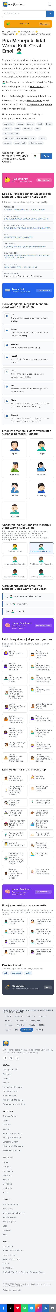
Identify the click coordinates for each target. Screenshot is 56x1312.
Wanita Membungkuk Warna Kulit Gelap (41, 718)
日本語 (32, 1025)
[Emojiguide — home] (14, 4)
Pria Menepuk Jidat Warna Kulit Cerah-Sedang (14, 931)
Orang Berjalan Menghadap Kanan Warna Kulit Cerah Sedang (13, 790)
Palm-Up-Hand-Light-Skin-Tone (40, 834)
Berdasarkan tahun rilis (13, 1213)
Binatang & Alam (11, 1142)
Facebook (8, 1171)
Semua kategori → (11, 1150)
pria (37, 128)
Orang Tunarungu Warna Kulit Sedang (41, 706)
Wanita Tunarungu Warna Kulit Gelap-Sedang (14, 707)
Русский (9, 1025)
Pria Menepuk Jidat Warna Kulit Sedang (40, 941)
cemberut (16, 973)
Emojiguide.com (9, 31)
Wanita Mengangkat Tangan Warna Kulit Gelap (13, 666)
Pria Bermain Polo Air (38, 854)
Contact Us (8, 1268)
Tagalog (39, 1029)
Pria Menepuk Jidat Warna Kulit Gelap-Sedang (40, 931)
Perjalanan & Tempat (12, 1087)
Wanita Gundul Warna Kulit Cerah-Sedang (39, 871)
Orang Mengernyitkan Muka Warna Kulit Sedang (41, 757)
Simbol (6, 1082)
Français (43, 1016)
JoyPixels (7, 1188)
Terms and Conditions (13, 1250)
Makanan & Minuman (13, 1100)
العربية (8, 1029)
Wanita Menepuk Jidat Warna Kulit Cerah (14, 941)
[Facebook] (5, 1058)
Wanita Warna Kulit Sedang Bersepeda (13, 813)
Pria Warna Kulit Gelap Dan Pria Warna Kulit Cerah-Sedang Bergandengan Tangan (13, 858)
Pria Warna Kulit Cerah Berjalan (40, 801)
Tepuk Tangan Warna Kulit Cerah (39, 788)
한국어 (42, 1025)
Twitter (6, 1179)
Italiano (8, 1021)
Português (35, 1021)
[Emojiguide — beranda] (6, 1043)
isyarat (30, 124)
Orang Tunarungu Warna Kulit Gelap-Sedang (14, 744)
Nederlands (21, 1021)
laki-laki (7, 128)
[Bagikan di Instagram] (38, 1308)
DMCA (6, 1263)
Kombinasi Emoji (10, 1204)
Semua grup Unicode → (14, 1104)
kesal (48, 124)
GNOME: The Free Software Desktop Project (24, 1272)
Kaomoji (7, 1230)
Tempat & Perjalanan (12, 1133)
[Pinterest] (17, 1058)
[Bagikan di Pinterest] (17, 1308)
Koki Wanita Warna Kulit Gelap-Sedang (39, 845)
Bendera (7, 1074)
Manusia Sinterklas (37, 777)
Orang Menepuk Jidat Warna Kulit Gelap (14, 951)
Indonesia (26, 1029)
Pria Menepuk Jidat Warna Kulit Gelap (14, 921)
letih (17, 128)
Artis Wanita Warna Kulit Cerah (12, 802)
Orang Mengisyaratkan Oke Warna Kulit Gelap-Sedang (14, 719)
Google (6, 1166)
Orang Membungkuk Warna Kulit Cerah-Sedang (13, 757)
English (8, 1016)
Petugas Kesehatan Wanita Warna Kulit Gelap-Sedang (13, 873)
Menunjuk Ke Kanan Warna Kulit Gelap (39, 813)
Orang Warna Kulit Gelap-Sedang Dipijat (13, 778)
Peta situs (7, 1290)
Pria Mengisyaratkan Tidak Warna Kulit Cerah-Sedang (40, 678)
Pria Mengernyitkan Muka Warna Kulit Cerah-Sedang (41, 666)
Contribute (8, 1246)
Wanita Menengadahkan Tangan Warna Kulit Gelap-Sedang (14, 732)
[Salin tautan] (45, 1308)
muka (28, 973)
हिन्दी (16, 1029)
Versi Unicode (9, 1217)
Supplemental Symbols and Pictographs (23, 276)
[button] (28, 208)
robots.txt (17, 1290)
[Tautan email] (52, 1308)
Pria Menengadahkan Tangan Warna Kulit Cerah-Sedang (41, 732)
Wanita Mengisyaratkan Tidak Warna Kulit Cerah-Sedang (40, 745)
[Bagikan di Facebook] (3, 1308)
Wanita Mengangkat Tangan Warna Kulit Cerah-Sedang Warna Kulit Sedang (13, 692)
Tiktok (6, 1192)
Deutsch (31, 1016)
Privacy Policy (9, 1255)
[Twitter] (11, 1058)
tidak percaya (35, 143)
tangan (7, 143)
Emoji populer (9, 1221)
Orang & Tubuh (27, 31)
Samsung (7, 1184)
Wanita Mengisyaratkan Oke (14, 653)
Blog (5, 1226)
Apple (6, 1162)
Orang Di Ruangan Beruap (14, 844)
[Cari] (50, 14)
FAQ (5, 1234)
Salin (46, 156)
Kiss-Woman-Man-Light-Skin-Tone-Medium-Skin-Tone (15, 824)
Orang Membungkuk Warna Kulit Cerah (39, 654)
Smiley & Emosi (10, 1091)
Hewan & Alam (10, 1095)
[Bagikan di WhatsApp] (24, 1308)
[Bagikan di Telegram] (31, 1308)
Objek (6, 1078)
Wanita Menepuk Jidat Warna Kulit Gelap (40, 951)
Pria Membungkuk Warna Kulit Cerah (13, 678)
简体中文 (20, 1025)
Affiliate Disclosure (11, 1259)
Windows (7, 1175)
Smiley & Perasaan (12, 1137)
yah (5, 973)
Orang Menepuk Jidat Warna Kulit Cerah (40, 921)
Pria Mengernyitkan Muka (40, 689)
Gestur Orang (8, 34)
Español (19, 1016)
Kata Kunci (8, 1208)
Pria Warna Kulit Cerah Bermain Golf (13, 835)
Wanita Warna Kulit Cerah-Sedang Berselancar (39, 824)
